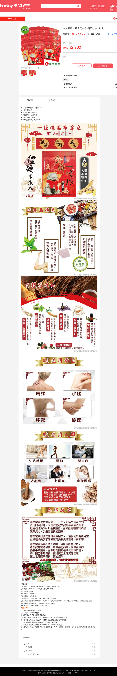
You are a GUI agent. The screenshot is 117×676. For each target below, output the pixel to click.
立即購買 (81, 66)
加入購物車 (102, 66)
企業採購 (93, 6)
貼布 (66, 79)
